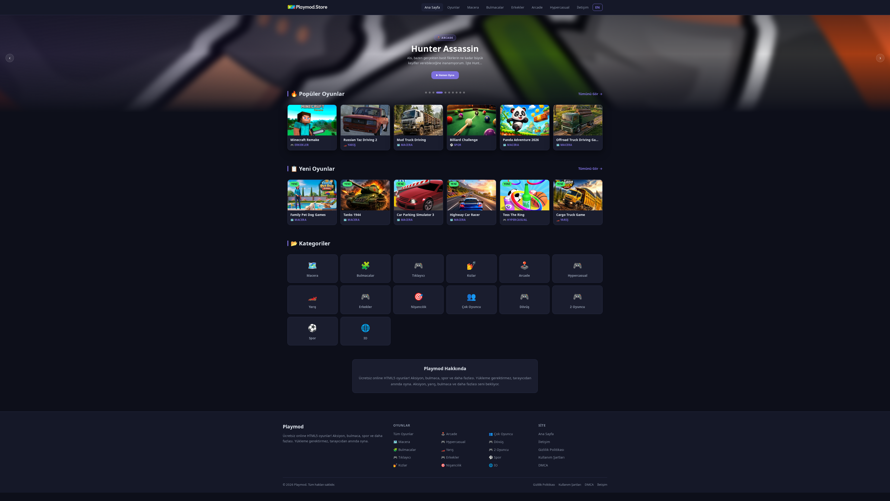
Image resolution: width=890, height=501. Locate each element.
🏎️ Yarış (447, 449)
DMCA (543, 465)
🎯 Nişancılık (451, 465)
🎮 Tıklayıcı (402, 457)
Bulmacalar (495, 7)
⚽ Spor (495, 457)
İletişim (582, 7)
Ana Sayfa (432, 7)
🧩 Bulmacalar (404, 449)
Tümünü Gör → (590, 94)
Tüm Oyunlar (403, 434)
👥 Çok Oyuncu (501, 434)
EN (597, 7)
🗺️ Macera (401, 442)
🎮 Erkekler (450, 457)
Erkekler (517, 7)
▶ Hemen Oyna (445, 75)
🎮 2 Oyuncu (499, 449)
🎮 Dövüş (496, 442)
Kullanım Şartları (551, 457)
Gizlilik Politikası (551, 449)
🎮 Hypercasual (453, 442)
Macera (473, 7)
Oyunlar (453, 7)
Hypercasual (559, 7)
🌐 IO (493, 465)
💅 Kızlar (400, 465)
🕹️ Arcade (449, 434)
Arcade (537, 7)
